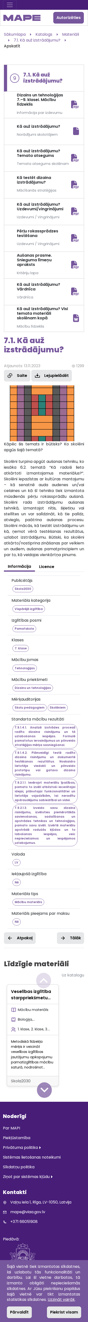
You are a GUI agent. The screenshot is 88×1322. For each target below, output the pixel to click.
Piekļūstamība (16, 1138)
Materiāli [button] (70, 34)
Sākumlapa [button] (15, 34)
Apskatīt (12, 46)
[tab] (19, 566)
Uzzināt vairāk (61, 1299)
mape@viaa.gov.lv (27, 1212)
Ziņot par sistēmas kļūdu (26, 1176)
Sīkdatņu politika (18, 1167)
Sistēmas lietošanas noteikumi (32, 1157)
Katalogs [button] (43, 34)
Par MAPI (11, 1128)
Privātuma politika (20, 1147)
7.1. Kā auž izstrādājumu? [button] (37, 40)
